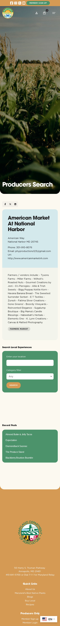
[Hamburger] (54, 13)
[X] (10, 204)
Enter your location (16, 356)
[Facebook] (5, 204)
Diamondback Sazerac (16, 446)
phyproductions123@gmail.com (33, 251)
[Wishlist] (36, 13)
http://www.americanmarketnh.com (28, 258)
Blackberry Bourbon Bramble (19, 457)
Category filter (13, 370)
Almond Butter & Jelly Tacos (19, 434)
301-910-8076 (24, 247)
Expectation (11, 440)
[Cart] (44, 13)
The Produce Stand (15, 452)
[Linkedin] (15, 204)
